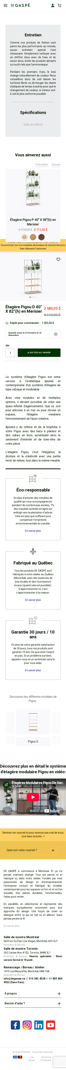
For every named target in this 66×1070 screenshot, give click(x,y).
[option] (24, 237)
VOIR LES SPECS (33, 124)
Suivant (56, 164)
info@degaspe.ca (14, 978)
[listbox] (33, 237)
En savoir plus (11, 925)
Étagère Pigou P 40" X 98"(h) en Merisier (33, 222)
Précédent (42, 164)
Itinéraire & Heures (14, 944)
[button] (29, 296)
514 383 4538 (37, 978)
